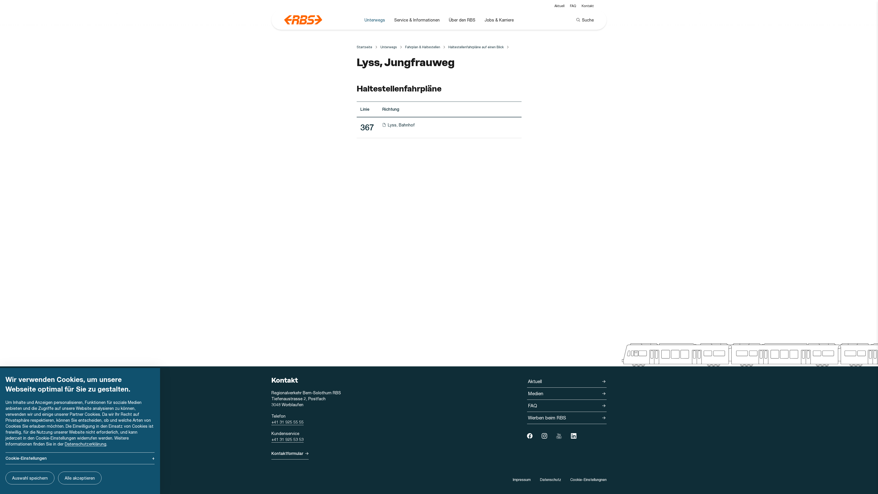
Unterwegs (374, 19)
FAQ (573, 6)
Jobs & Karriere (499, 19)
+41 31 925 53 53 (287, 439)
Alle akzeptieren (80, 478)
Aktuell (559, 6)
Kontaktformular (287, 453)
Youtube (559, 436)
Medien (535, 393)
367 (367, 127)
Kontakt (588, 6)
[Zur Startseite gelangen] (303, 19)
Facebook (530, 436)
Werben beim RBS (547, 417)
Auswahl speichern (30, 478)
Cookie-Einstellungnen (588, 479)
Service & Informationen (417, 19)
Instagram (544, 436)
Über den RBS (462, 19)
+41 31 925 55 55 (287, 421)
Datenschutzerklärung (85, 443)
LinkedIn (573, 436)
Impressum (522, 479)
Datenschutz (550, 479)
